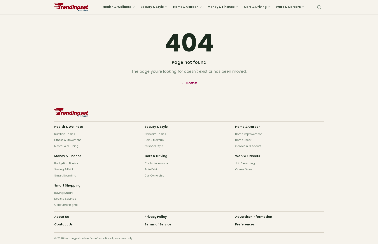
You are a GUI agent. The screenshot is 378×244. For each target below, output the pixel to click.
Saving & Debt (63, 169)
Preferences (245, 224)
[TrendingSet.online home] (74, 7)
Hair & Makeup (154, 140)
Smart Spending (65, 175)
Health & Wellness (117, 7)
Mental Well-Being (66, 146)
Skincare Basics (155, 134)
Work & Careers (288, 7)
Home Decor (243, 140)
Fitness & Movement (67, 140)
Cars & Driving (255, 7)
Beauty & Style (152, 7)
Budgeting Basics (66, 163)
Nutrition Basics (64, 134)
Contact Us (63, 224)
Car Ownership (154, 175)
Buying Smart (63, 193)
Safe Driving (153, 169)
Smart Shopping (67, 185)
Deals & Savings (65, 199)
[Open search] (319, 7)
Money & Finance (221, 7)
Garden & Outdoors (248, 146)
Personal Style (154, 146)
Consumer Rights (66, 205)
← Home (189, 83)
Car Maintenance (156, 163)
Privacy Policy (156, 217)
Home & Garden (185, 7)
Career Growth (244, 169)
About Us (61, 217)
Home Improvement (248, 134)
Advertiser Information (253, 217)
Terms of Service (158, 224)
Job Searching (245, 163)
